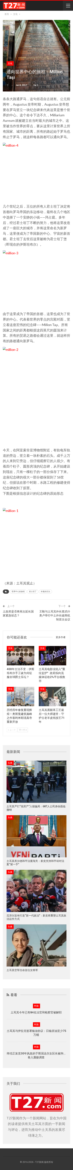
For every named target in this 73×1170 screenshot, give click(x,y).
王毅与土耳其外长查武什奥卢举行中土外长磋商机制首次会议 (54, 615)
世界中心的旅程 (18, 591)
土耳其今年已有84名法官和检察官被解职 (37, 1012)
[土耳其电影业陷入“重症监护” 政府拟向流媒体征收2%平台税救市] (52, 655)
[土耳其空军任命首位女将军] (36, 945)
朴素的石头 (45, 591)
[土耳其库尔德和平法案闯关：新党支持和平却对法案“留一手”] (36, 836)
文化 (10, 63)
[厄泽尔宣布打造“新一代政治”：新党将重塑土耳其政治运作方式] (36, 891)
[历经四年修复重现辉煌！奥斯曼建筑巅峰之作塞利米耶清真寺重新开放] (20, 696)
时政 (36, 1006)
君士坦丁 (32, 591)
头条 (10, 763)
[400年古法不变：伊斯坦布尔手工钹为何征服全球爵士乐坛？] (20, 655)
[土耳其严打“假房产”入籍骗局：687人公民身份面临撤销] (36, 782)
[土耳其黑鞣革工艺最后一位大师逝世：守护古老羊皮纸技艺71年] (52, 696)
